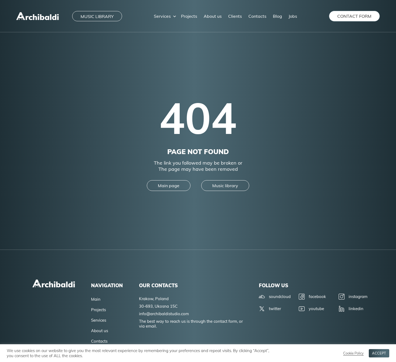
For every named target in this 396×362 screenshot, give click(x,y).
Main (95, 299)
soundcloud (280, 296)
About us (213, 16)
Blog (277, 16)
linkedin (356, 308)
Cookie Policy (353, 353)
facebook (317, 296)
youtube (316, 308)
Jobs (293, 16)
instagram (358, 296)
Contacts (257, 16)
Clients (235, 16)
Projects (189, 16)
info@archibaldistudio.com (164, 313)
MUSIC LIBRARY (97, 16)
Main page (168, 185)
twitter (275, 308)
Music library (225, 185)
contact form (354, 16)
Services (162, 16)
